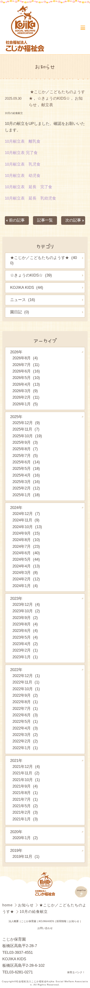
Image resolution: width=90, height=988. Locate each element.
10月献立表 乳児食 (22, 164)
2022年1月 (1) (25, 748)
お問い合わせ (45, 928)
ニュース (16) (22, 300)
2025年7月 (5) (25, 455)
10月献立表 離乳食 (22, 141)
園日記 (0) (19, 312)
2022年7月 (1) (25, 708)
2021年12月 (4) (26, 766)
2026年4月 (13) (26, 384)
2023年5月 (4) (25, 637)
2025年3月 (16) (26, 482)
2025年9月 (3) (25, 442)
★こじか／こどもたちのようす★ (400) (43, 260)
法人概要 (14, 921)
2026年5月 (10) (26, 378)
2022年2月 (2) (25, 741)
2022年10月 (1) (26, 689)
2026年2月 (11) (25, 397)
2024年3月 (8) (25, 572)
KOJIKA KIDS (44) (26, 287)
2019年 (16, 850)
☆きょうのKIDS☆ (53, 98)
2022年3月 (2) (25, 735)
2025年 (16, 417)
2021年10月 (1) (26, 780)
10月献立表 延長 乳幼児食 (30, 198)
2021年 (16, 760)
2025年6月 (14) (26, 462)
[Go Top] (81, 892)
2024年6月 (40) (26, 553)
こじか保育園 (28, 921)
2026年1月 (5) (25, 404)
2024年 (16, 507)
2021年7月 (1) (25, 799)
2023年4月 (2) (25, 644)
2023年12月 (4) (26, 604)
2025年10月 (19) (27, 436)
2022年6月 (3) (25, 715)
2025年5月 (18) (26, 468)
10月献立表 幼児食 (22, 175)
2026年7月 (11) (25, 365)
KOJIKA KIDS (46, 921)
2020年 (16, 832)
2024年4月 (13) (26, 566)
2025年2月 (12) (26, 488)
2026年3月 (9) (25, 391)
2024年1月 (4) (25, 586)
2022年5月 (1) (25, 721)
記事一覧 (45, 220)
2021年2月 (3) (25, 812)
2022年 (16, 670)
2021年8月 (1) (25, 793)
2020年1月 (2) (25, 838)
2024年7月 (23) (26, 546)
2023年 (16, 598)
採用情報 (61, 921)
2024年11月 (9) (25, 520)
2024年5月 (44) (26, 559)
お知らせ (26, 905)
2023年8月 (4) (25, 624)
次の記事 (73, 220)
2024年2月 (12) (26, 579)
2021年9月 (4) (25, 786)
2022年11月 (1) (25, 682)
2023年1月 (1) (25, 657)
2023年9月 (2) (25, 618)
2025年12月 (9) (26, 423)
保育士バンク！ (76, 972)
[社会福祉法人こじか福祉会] (25, 29)
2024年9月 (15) (26, 533)
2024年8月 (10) (26, 540)
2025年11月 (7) (25, 429)
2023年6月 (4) (25, 630)
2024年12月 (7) (26, 513)
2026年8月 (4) (25, 358)
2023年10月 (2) (26, 611)
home (8, 905)
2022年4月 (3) (25, 728)
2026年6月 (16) (26, 371)
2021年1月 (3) (25, 819)
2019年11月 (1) (25, 856)
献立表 (47, 105)
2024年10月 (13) (27, 527)
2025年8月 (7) (25, 449)
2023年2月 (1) (25, 650)
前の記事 (17, 220)
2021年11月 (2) (25, 773)
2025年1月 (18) (26, 495)
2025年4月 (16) (26, 475)
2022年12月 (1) (26, 676)
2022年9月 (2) (25, 695)
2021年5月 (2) (25, 806)
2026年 (16, 352)
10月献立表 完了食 (21, 153)
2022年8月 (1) (25, 702)
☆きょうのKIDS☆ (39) (31, 275)
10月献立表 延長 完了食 (28, 187)
